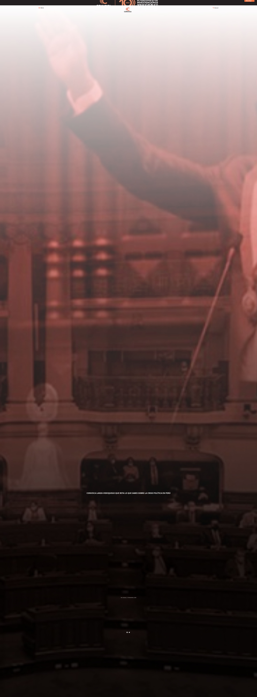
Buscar (216, 8)
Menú (42, 8)
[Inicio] (127, 10)
